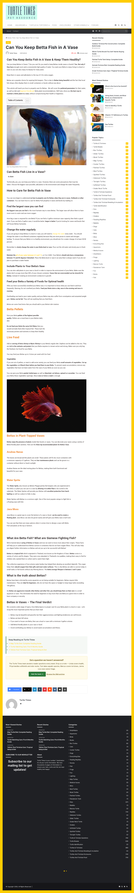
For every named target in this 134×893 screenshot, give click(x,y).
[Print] (65, 689)
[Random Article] (96, 31)
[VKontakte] (55, 689)
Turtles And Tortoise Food (102, 195)
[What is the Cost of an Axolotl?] (98, 89)
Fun (94, 271)
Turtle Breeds (97, 147)
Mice (95, 237)
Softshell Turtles (99, 185)
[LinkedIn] (35, 689)
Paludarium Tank (99, 267)
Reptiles (96, 213)
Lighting (96, 261)
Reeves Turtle (98, 264)
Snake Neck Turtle (100, 188)
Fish (13, 38)
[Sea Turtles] (98, 127)
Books (95, 274)
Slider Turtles (98, 154)
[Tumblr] (40, 689)
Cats (95, 230)
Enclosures (65, 25)
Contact (15, 31)
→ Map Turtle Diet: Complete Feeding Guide (25, 643)
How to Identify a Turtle (113, 105)
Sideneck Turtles (99, 178)
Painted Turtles (99, 168)
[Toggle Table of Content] (26, 100)
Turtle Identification (100, 206)
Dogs (95, 226)
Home (9, 25)
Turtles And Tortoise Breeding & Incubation (108, 202)
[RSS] (125, 25)
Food (54, 25)
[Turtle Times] (21, 12)
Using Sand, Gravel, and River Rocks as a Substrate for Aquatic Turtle (115, 98)
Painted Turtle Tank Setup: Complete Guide (107, 59)
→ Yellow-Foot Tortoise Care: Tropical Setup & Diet (28, 650)
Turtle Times (13, 53)
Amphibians (97, 254)
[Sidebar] (99, 31)
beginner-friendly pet (27, 91)
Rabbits (96, 223)
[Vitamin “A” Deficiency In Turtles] (98, 118)
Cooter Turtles (98, 164)
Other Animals (80, 25)
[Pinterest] (121, 25)
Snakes (96, 216)
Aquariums (20, 25)
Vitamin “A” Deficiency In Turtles (116, 115)
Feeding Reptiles (99, 220)
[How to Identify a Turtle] (98, 108)
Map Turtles (97, 161)
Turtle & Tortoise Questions (102, 192)
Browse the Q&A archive (56, 674)
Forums (95, 25)
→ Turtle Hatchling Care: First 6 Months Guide (26, 647)
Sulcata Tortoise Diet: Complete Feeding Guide (108, 65)
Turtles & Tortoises (38, 25)
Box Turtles (97, 150)
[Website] (20, 703)
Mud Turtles (97, 171)
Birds (95, 233)
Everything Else (98, 244)
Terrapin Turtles (99, 181)
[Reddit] (50, 689)
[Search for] (126, 31)
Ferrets (95, 240)
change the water (58, 234)
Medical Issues (98, 250)
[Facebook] (115, 25)
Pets (94, 209)
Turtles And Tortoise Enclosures (104, 199)
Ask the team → (37, 674)
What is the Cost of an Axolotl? (116, 86)
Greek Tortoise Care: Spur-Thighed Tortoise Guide (110, 71)
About (9, 31)
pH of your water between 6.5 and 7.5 (29, 255)
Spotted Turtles (99, 175)
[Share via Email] (60, 689)
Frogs (95, 257)
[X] (118, 25)
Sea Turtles (109, 124)
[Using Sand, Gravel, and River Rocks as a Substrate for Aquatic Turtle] (98, 98)
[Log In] (93, 31)
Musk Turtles (98, 157)
